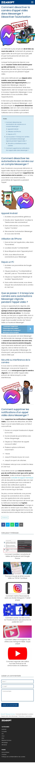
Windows (4, 745)
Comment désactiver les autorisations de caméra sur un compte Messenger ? (16, 124)
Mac (3, 738)
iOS (3, 734)
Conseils (4, 731)
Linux (3, 736)
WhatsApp (5, 742)
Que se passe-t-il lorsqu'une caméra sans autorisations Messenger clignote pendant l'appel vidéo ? (17, 139)
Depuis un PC (12, 134)
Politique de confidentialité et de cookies (13, 757)
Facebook (4, 517)
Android (4, 729)
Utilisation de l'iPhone (14, 132)
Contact (4, 754)
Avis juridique (5, 752)
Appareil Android (13, 129)
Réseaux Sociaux (6, 740)
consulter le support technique (22, 478)
